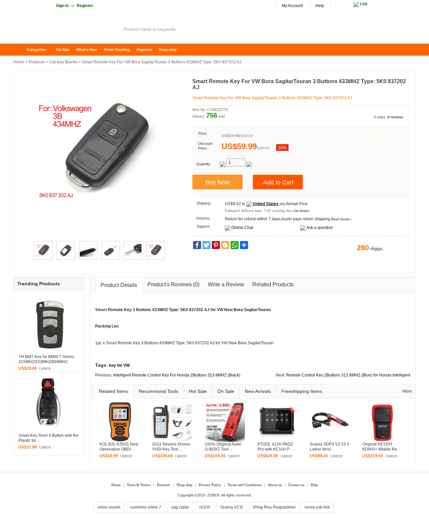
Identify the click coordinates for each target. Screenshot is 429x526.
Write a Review (226, 284)
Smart (101, 309)
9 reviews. (395, 117)
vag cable (180, 507)
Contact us (296, 485)
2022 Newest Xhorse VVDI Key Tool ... (171, 447)
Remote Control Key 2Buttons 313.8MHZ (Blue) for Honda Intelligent (348, 375)
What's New (86, 50)
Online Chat (242, 227)
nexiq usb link (317, 507)
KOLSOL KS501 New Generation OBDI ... (119, 447)
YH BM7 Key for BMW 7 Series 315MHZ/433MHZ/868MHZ (46, 359)
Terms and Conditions (244, 485)
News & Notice (138, 485)
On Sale (63, 50)
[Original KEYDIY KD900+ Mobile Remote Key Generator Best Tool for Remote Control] (382, 421)
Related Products (273, 284)
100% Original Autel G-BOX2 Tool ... (223, 447)
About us (275, 485)
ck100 (204, 507)
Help (319, 5)
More (407, 391)
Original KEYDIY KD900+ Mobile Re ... (381, 447)
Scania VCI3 (231, 507)
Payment (144, 50)
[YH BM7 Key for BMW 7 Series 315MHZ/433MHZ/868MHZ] (49, 324)
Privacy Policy (210, 485)
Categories (36, 50)
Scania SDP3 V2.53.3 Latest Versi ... (329, 447)
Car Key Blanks (63, 62)
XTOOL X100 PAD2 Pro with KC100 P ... (275, 447)
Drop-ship (168, 50)
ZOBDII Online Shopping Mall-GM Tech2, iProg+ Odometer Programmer (67, 30)
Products (37, 62)
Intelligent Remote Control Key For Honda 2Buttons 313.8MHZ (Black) (176, 375)
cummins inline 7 (145, 507)
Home (21, 50)
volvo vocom (109, 507)
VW (220, 309)
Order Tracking (117, 50)
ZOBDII (213, 495)
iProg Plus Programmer (274, 507)
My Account (292, 5)
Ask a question (319, 227)
